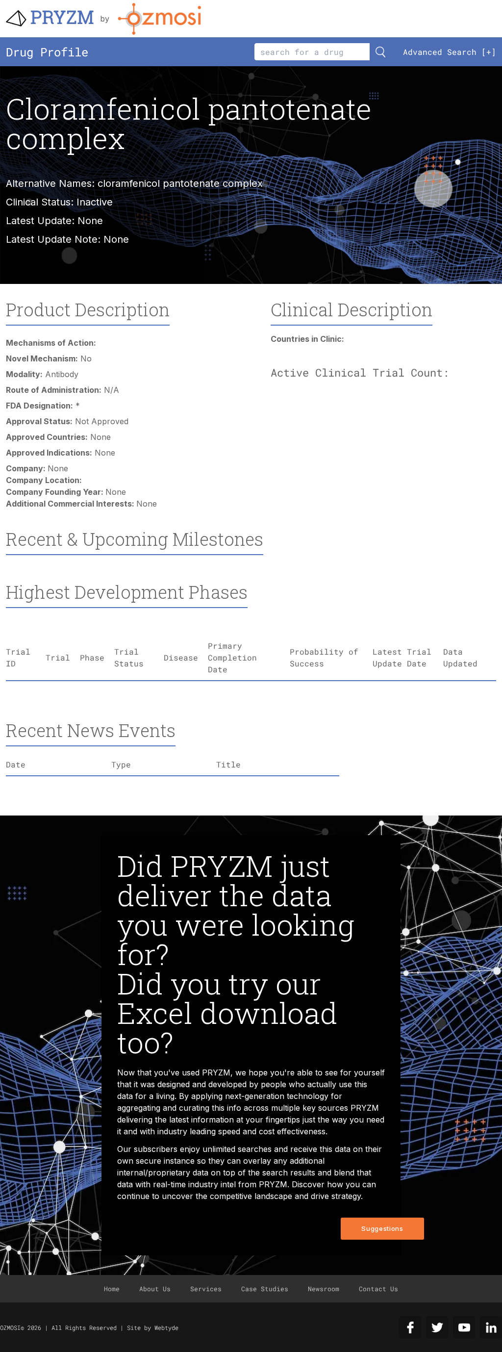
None (116, 239)
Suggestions (382, 1228)
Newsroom (323, 1288)
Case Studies (264, 1288)
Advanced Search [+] (449, 52)
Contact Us (378, 1288)
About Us (155, 1288)
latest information (201, 1119)
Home (112, 1288)
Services (206, 1288)
